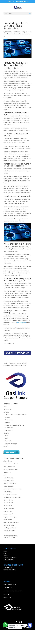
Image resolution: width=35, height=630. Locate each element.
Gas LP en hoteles (9, 480)
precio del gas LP (21, 322)
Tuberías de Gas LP (9, 531)
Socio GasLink (8, 519)
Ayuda (6, 435)
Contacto (6, 446)
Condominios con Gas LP (11, 464)
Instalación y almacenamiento (12, 497)
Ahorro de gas (8, 461)
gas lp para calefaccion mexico (12, 489)
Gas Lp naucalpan (9, 486)
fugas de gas (7, 472)
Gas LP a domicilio (9, 478)
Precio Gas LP (8, 505)
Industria (7, 422)
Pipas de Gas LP (8, 503)
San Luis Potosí (8, 514)
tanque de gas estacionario (11, 522)
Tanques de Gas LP (9, 525)
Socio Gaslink (9, 430)
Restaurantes (9, 420)
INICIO (5, 551)
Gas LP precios (8, 492)
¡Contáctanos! (9, 343)
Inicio (5, 406)
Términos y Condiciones (11, 535)
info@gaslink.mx (11, 570)
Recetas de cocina (9, 508)
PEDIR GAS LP (8, 409)
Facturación (8, 441)
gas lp (23, 32)
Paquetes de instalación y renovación (15, 414)
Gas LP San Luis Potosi (16, 34)
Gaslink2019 (8, 32)
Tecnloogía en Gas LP (10, 528)
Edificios (7, 417)
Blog (6, 438)
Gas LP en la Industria (10, 483)
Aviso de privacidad (9, 538)
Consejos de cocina (9, 466)
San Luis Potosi (8, 511)
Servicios (6, 412)
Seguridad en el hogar (10, 517)
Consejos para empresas (11, 469)
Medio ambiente (8, 500)
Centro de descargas (11, 444)
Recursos (6, 433)
